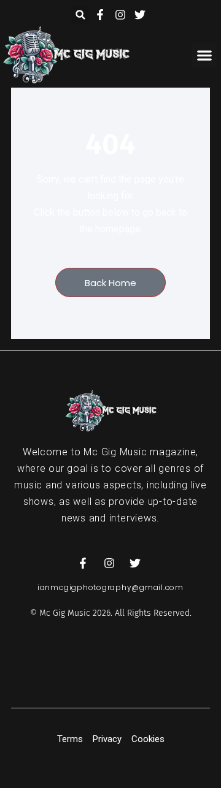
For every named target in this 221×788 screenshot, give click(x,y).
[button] (80, 15)
